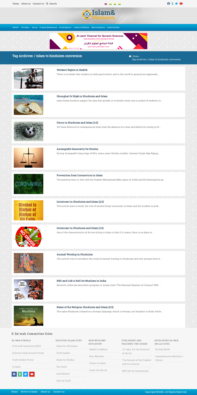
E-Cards (16, 366)
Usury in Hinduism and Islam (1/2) (77, 122)
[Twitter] (177, 3)
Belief (15, 27)
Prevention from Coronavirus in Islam (80, 175)
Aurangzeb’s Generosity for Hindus (77, 149)
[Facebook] (169, 3)
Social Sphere (65, 27)
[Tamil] (119, 3)
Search (53, 3)
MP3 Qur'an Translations (135, 370)
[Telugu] (115, 3)
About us (26, 3)
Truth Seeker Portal (22, 359)
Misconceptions (98, 27)
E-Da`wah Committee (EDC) (26, 346)
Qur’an (34, 27)
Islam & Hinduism (81, 27)
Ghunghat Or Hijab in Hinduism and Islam (82, 96)
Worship (25, 27)
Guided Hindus (113, 27)
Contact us (38, 3)
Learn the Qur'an (98, 370)
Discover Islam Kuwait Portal (28, 353)
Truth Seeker (63, 353)
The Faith (61, 366)
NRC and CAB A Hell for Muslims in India (81, 280)
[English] (105, 3)
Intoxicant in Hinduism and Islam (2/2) (80, 201)
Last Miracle (63, 373)
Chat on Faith (63, 380)
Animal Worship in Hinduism (75, 254)
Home (16, 3)
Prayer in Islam (97, 363)
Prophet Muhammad (48, 27)
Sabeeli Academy (98, 349)
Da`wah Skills (162, 349)
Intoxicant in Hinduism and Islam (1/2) (80, 228)
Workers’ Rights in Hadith (72, 69)
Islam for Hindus (65, 359)
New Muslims (96, 356)
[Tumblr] (173, 3)
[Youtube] (181, 3)
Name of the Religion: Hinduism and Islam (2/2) (85, 307)
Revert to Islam (29, 391)
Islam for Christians (67, 346)
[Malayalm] (110, 3)
